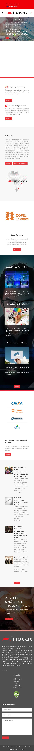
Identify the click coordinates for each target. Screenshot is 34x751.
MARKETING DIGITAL (20, 749)
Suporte (17, 4)
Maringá (17, 685)
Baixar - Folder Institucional (20, 163)
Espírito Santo (17, 687)
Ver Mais (8, 454)
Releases (17, 490)
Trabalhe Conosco (10, 4)
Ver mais (17, 583)
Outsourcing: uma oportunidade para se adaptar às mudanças (21, 471)
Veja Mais (17, 386)
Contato (17, 619)
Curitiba (17, 683)
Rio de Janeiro (17, 679)
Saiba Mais (8, 100)
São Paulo (17, 681)
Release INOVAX (21, 557)
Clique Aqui (16, 249)
